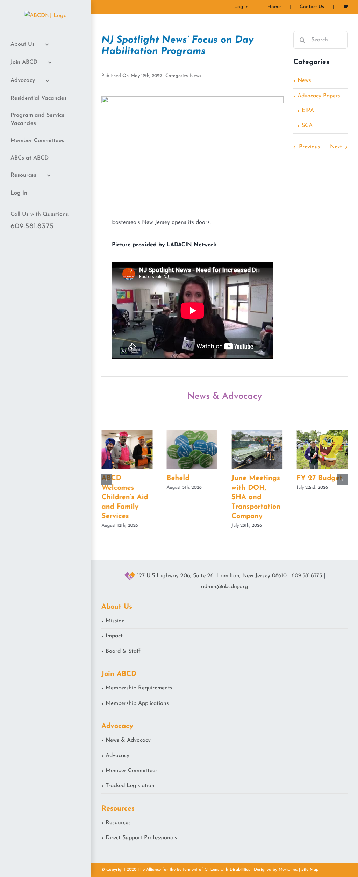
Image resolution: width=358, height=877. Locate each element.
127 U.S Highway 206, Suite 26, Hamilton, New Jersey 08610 (212, 576)
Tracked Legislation (130, 785)
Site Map (309, 870)
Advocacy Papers (319, 96)
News (195, 75)
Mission (115, 621)
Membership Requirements (139, 688)
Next (336, 147)
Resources (118, 823)
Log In (241, 6)
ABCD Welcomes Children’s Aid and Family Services (124, 497)
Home (274, 6)
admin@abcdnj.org (224, 586)
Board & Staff (123, 651)
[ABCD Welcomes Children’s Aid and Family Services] (126, 433)
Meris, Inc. (288, 870)
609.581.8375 (32, 226)
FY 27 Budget (319, 478)
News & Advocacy (128, 740)
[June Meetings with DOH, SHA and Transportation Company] (256, 433)
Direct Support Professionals (141, 838)
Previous (309, 147)
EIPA (308, 110)
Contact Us (312, 6)
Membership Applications (137, 703)
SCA (307, 125)
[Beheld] (191, 433)
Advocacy (117, 755)
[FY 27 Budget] (322, 433)
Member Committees (132, 770)
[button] (106, 479)
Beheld (177, 478)
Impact (114, 636)
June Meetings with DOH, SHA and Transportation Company (255, 497)
